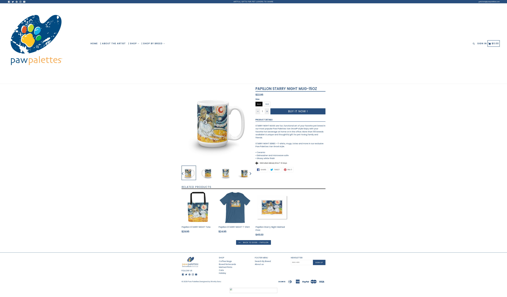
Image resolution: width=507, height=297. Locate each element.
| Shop (133, 43)
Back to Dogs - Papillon (255, 242)
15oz (259, 104)
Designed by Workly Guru (210, 281)
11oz (267, 104)
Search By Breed (263, 261)
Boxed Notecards (227, 264)
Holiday (222, 273)
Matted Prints (225, 267)
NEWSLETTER (296, 257)
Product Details (264, 119)
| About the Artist (113, 43)
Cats (221, 270)
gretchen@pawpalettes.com (489, 2)
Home (94, 43)
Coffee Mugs (225, 261)
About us (259, 264)
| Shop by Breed (152, 43)
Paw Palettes (193, 281)
